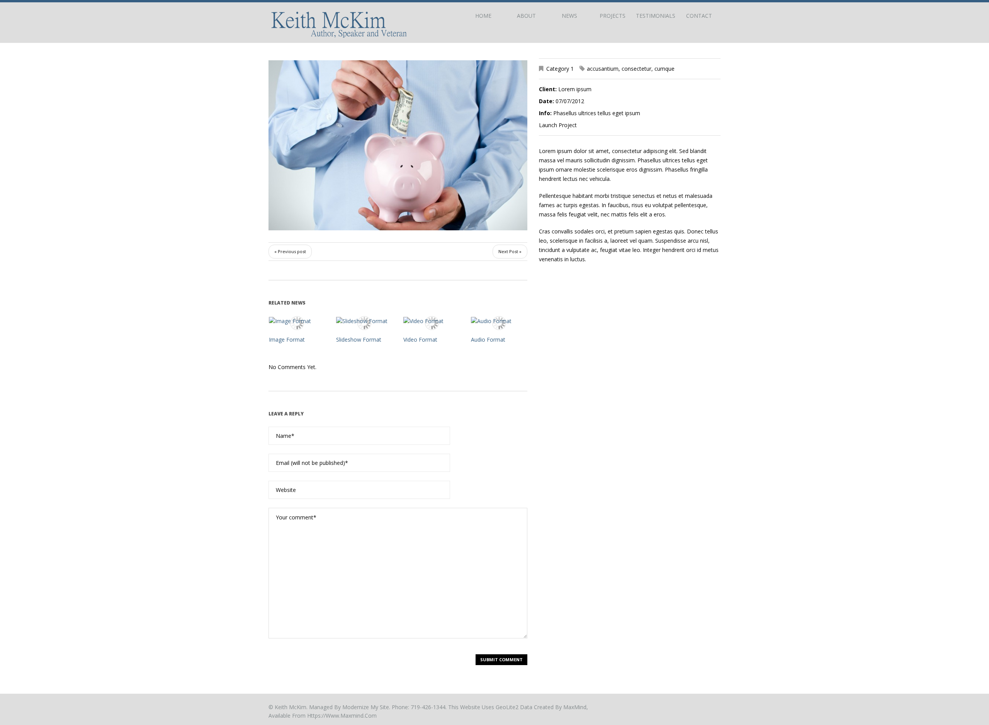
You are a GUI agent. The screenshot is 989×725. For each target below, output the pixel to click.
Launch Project (558, 125)
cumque (664, 68)
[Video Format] (431, 320)
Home (483, 15)
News (569, 15)
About (526, 15)
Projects (612, 15)
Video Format (420, 339)
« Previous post (290, 251)
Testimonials (655, 15)
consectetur (636, 68)
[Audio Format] (499, 320)
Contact (699, 15)
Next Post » (510, 251)
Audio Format (488, 339)
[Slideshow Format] (364, 320)
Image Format (287, 339)
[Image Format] (297, 320)
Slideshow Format (358, 339)
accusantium (603, 68)
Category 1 (560, 68)
